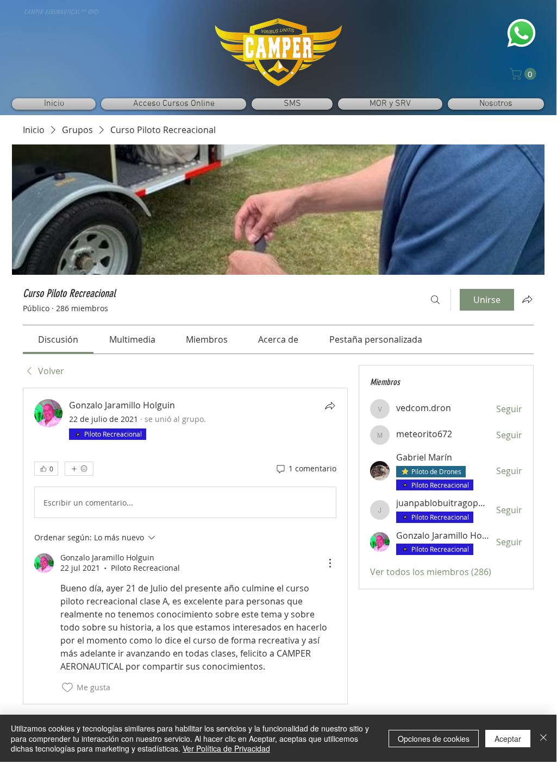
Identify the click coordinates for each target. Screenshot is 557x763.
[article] (185, 546)
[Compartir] (329, 405)
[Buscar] (435, 300)
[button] (524, 74)
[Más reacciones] (79, 469)
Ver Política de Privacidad (226, 748)
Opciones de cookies (434, 738)
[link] (58, 339)
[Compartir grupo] (527, 299)
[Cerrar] (543, 738)
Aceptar (508, 738)
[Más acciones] (329, 563)
